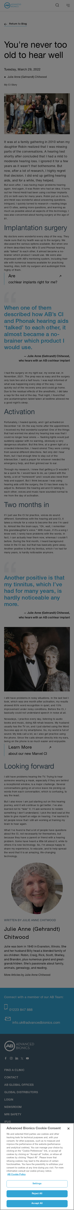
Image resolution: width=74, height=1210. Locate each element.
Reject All (37, 1194)
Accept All (36, 1203)
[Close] (68, 1128)
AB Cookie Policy (16, 1175)
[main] (37, 1166)
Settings (37, 1184)
